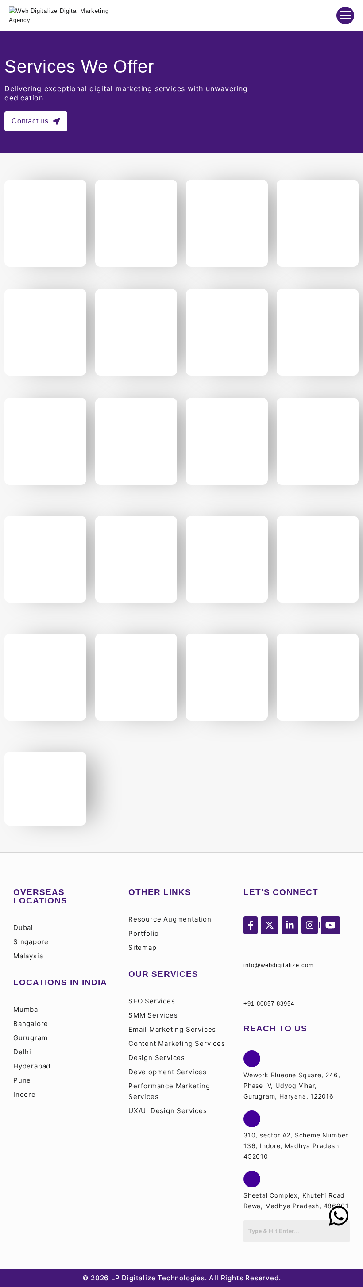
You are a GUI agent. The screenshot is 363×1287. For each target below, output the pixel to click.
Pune (22, 1080)
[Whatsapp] (339, 1216)
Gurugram (30, 1037)
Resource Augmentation (170, 919)
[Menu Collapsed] (345, 15)
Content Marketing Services (176, 1043)
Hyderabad (31, 1066)
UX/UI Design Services (167, 1110)
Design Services (156, 1057)
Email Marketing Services (172, 1029)
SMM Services (153, 1015)
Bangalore (30, 1023)
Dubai (23, 927)
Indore (24, 1094)
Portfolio (143, 933)
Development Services (167, 1072)
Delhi (22, 1052)
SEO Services (151, 1001)
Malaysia (28, 956)
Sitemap (142, 947)
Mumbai (26, 1009)
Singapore (31, 941)
